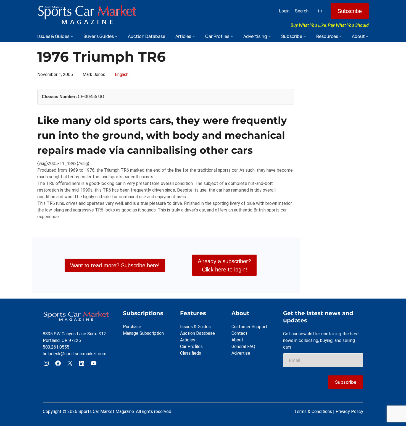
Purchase (132, 326)
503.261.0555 (56, 347)
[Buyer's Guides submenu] (116, 36)
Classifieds (190, 353)
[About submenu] (367, 36)
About (237, 340)
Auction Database (197, 333)
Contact (239, 333)
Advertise (240, 353)
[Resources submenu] (340, 36)
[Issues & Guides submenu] (71, 36)
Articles (187, 340)
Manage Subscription (143, 333)
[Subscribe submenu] (304, 36)
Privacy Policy (349, 411)
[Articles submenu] (193, 36)
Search (302, 11)
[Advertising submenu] (269, 36)
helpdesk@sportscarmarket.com (74, 353)
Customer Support (249, 326)
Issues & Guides (195, 326)
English (121, 74)
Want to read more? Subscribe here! (115, 265)
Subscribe (350, 11)
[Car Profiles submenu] (231, 36)
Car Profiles (191, 346)
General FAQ (243, 346)
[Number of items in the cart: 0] (319, 11)
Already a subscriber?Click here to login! (224, 265)
